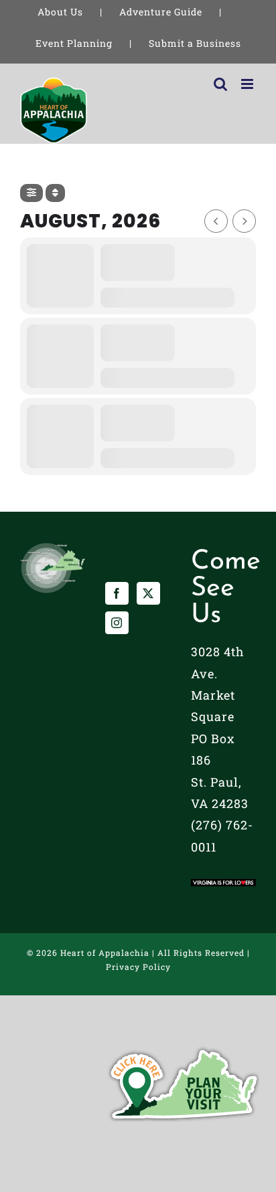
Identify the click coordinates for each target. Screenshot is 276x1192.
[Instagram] (117, 622)
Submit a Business (195, 43)
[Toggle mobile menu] (248, 84)
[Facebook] (117, 593)
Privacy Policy (138, 966)
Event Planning (74, 43)
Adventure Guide (160, 11)
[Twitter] (148, 593)
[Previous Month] (216, 221)
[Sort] (55, 193)
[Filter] (31, 193)
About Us (60, 11)
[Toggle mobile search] (221, 84)
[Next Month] (244, 221)
